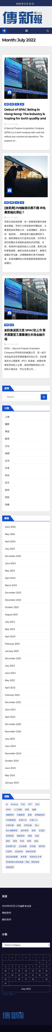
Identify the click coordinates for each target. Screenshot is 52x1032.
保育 (27, 809)
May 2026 (10, 534)
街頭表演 (19, 851)
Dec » (12, 994)
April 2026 (10, 541)
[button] (48, 31)
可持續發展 (11, 820)
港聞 (11, 202)
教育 (7, 439)
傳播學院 (10, 815)
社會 (22, 202)
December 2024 (13, 556)
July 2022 (10, 666)
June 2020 (10, 746)
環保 (8, 841)
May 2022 (10, 680)
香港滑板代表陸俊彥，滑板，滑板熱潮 (22, 862)
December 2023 (13, 593)
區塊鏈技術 (40, 815)
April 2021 (10, 717)
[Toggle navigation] (27, 31)
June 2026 (10, 527)
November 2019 (13, 753)
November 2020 (13, 731)
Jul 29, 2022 (12, 124)
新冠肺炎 (10, 836)
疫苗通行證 (11, 846)
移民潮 (42, 846)
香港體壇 (10, 867)
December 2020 (13, 724)
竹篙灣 (9, 851)
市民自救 (28, 825)
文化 (7, 446)
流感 (37, 836)
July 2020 (10, 739)
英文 (16, 104)
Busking (14, 804)
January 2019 (12, 783)
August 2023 (11, 614)
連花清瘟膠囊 (12, 857)
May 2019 (10, 775)
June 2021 (10, 709)
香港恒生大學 (35, 857)
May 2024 (10, 571)
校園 (30, 836)
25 (12, 979)
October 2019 (12, 761)
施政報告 (21, 836)
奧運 (19, 825)
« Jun (4, 994)
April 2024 (10, 578)
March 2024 (11, 585)
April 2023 (10, 636)
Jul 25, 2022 (12, 218)
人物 (7, 417)
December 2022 (13, 658)
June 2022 (10, 673)
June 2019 (10, 768)
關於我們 (6, 919)
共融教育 (21, 815)
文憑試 (42, 830)
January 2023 (12, 651)
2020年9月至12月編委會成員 (16, 906)
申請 (22, 841)
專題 (11, 104)
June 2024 (10, 563)
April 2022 (10, 688)
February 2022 (12, 695)
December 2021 (13, 702)
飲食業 (24, 857)
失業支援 (10, 825)
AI (7, 804)
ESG (23, 804)
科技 (7, 475)
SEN (37, 804)
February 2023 (12, 644)
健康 (34, 809)
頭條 (7, 504)
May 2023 (10, 629)
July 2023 (10, 622)
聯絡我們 (6, 913)
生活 (16, 202)
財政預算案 (31, 851)
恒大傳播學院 (12, 830)
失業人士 (34, 820)
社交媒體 (23, 846)
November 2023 (13, 600)
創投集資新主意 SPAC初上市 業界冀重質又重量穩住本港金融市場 (24, 334)
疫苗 (36, 841)
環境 (15, 841)
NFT (30, 804)
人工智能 (18, 809)
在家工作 (23, 820)
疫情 (29, 841)
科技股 (33, 846)
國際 (6, 104)
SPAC (8, 809)
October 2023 (12, 607)
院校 (7, 497)
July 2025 (10, 549)
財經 (22, 104)
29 (39, 979)
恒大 (37, 825)
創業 (30, 815)
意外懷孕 (25, 830)
